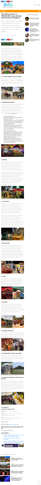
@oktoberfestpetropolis (14, 424)
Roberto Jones (6, 35)
